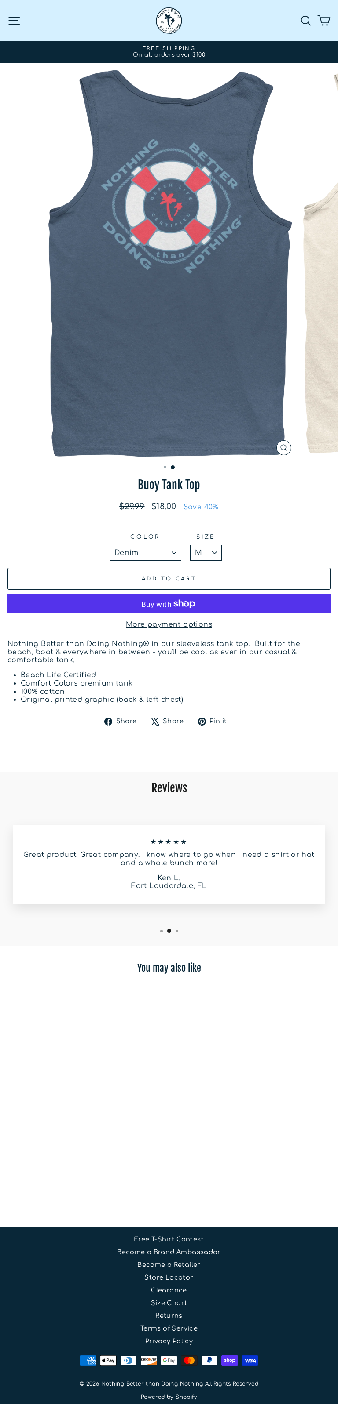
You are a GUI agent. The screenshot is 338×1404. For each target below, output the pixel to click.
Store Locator (168, 1277)
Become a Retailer (169, 1264)
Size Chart (169, 1302)
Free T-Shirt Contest (169, 1239)
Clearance (169, 1290)
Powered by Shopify (169, 1397)
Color (145, 537)
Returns (169, 1315)
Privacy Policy (169, 1341)
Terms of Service (169, 1328)
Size (206, 537)
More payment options (169, 624)
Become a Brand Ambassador (169, 1251)
